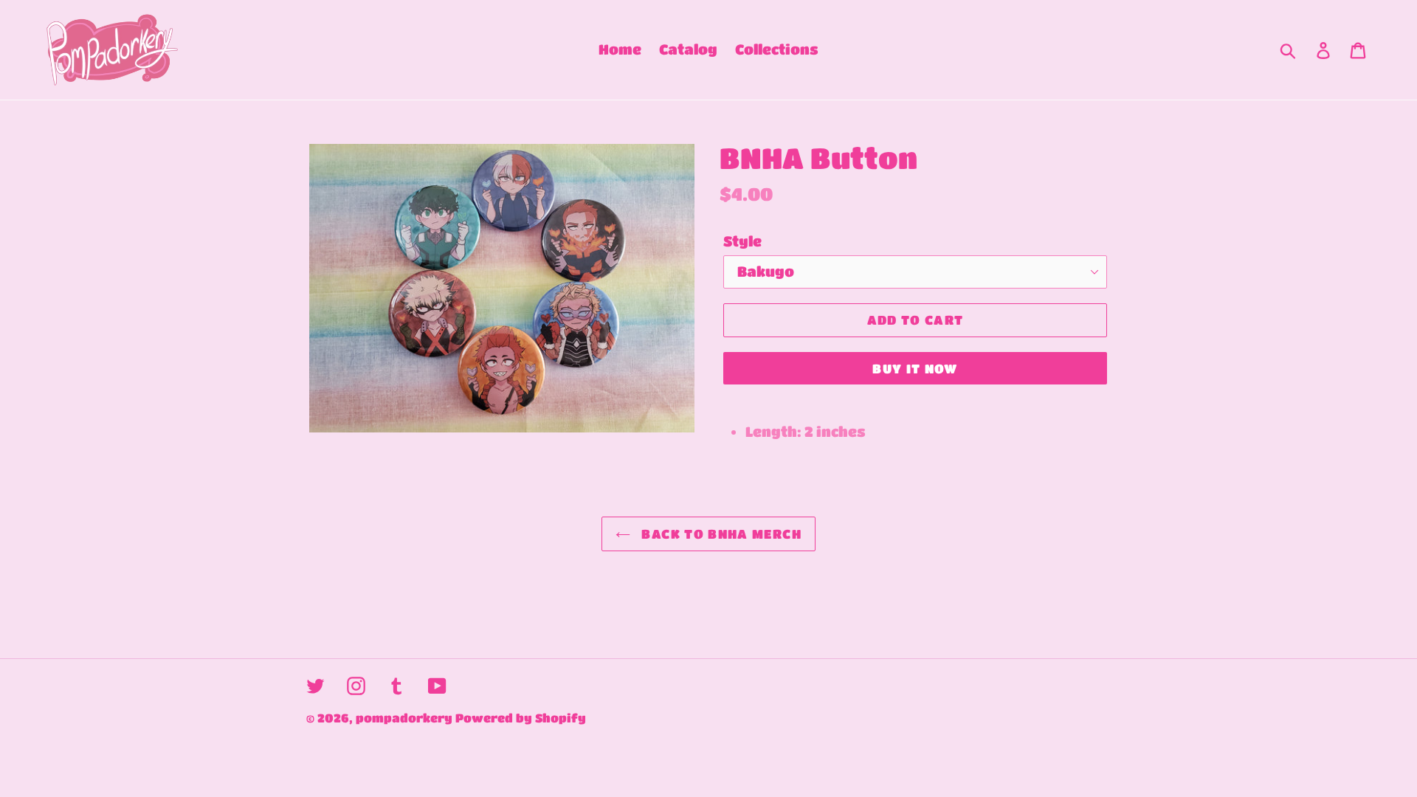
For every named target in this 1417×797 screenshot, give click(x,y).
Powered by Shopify (520, 718)
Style (742, 241)
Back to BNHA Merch (719, 534)
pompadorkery (404, 718)
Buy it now (915, 369)
